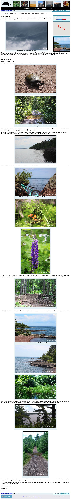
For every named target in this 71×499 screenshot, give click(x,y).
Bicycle (27, 496)
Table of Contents (57, 16)
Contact (50, 8)
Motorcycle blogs (35, 8)
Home (20, 8)
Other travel (44, 8)
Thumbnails (56, 17)
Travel (34, 496)
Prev (61, 10)
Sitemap (40, 496)
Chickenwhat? (10, 10)
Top (69, 493)
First (59, 10)
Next (63, 10)
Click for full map (62, 35)
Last (66, 10)
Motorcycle (5, 10)
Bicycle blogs (27, 8)
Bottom (68, 10)
